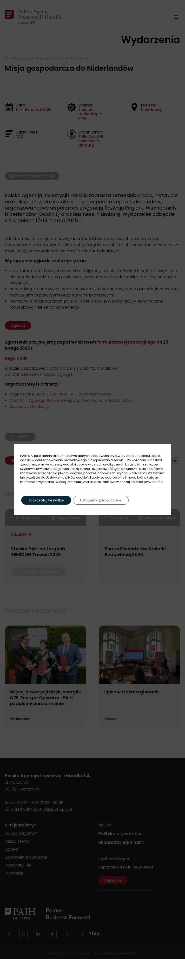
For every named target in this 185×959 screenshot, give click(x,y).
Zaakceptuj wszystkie (46, 500)
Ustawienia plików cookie (67, 477)
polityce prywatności (147, 482)
